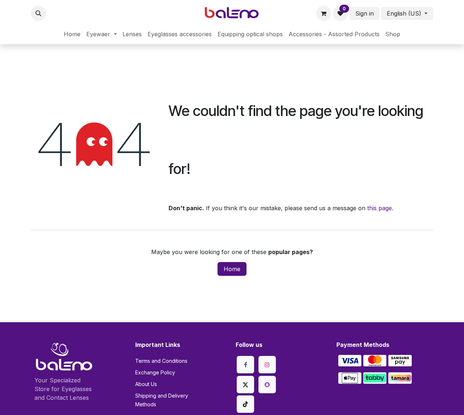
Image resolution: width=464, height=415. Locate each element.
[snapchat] (267, 384)
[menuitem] (72, 34)
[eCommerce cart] (323, 13)
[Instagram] (267, 364)
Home (232, 269)
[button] (38, 13)
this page (379, 208)
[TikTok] (245, 404)
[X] (245, 384)
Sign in (364, 13)
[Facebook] (245, 364)
